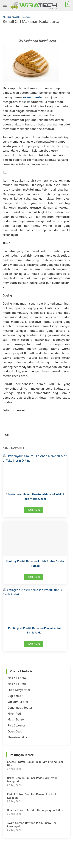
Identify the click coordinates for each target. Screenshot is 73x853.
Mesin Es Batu (17, 684)
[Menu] (5, 5)
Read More (33, 510)
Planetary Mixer (18, 737)
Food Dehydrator (19, 690)
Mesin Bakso (16, 719)
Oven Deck (15, 731)
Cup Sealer (15, 696)
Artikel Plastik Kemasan (17, 17)
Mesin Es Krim (17, 678)
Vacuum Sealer (18, 702)
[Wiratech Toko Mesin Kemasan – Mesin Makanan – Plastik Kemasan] (37, 5)
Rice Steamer (16, 725)
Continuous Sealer (20, 707)
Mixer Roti (14, 713)
